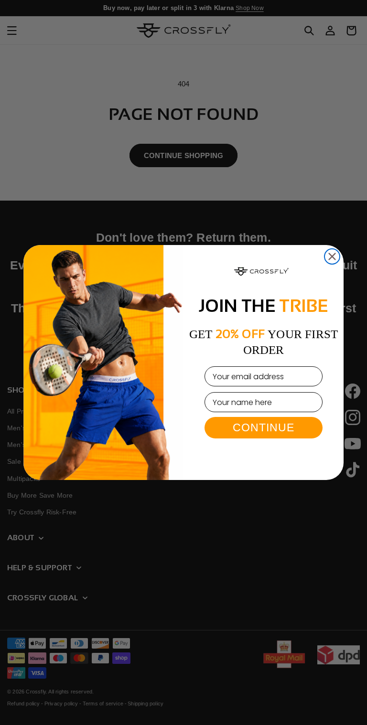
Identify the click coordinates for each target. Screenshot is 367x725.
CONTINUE (263, 427)
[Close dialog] (332, 256)
